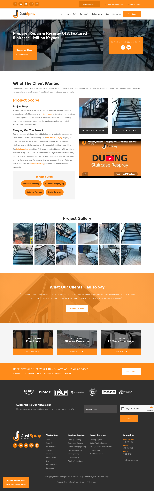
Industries (96, 14)
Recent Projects (89, 4)
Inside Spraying (73, 454)
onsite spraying (46, 114)
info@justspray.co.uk (115, 4)
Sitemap (82, 482)
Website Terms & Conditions (67, 482)
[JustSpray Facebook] (15, 445)
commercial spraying (54, 138)
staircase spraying (37, 163)
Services (83, 14)
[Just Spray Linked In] (20, 4)
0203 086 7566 (128, 448)
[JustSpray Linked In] (20, 445)
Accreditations (51, 447)
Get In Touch (131, 371)
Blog (107, 14)
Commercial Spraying (54, 183)
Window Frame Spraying (76, 461)
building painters (23, 149)
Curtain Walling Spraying (77, 447)
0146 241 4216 (127, 454)
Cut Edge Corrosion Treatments (101, 447)
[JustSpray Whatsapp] (31, 4)
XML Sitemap (92, 482)
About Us (71, 14)
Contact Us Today (77, 309)
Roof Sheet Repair (96, 454)
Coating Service (76, 434)
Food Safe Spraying (75, 450)
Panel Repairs (95, 450)
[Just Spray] (22, 13)
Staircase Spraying (31, 183)
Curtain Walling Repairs (98, 443)
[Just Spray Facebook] (15, 4)
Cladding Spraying (74, 440)
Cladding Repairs (96, 440)
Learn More (32, 352)
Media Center (51, 457)
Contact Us (116, 14)
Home (62, 14)
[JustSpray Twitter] (26, 4)
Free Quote (132, 14)
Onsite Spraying (54, 192)
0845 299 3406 (135, 4)
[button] (23, 233)
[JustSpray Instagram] (37, 4)
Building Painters (34, 192)
